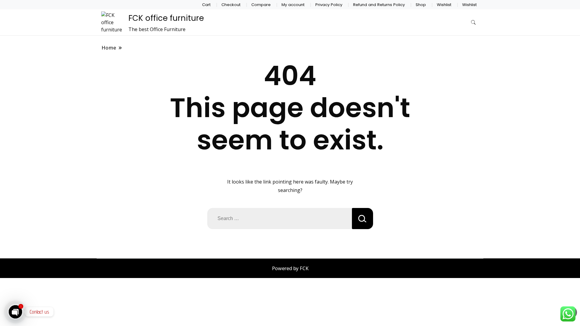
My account (293, 5)
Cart (206, 5)
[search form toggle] (473, 22)
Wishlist (444, 5)
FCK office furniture (166, 18)
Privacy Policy (328, 5)
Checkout (230, 5)
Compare (261, 5)
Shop (421, 5)
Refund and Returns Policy (379, 5)
